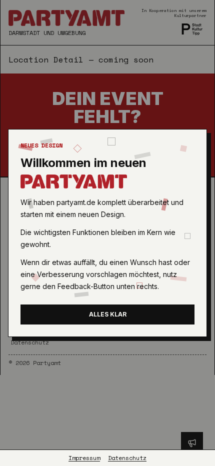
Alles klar (107, 314)
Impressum (84, 458)
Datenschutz (127, 458)
